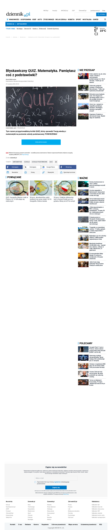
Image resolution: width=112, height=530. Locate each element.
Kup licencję (25, 154)
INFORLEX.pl (64, 10)
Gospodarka (31, 509)
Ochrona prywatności (59, 524)
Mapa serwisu (73, 524)
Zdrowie (30, 515)
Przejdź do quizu (41, 142)
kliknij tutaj (66, 494)
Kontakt (12, 524)
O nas (20, 524)
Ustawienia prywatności (88, 524)
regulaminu (57, 482)
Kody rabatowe (51, 507)
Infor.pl (8, 504)
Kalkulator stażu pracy (98, 509)
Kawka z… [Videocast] (39, 29)
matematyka (17, 162)
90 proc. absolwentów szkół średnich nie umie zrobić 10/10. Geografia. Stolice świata (41, 199)
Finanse (70, 507)
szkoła (26, 162)
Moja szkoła (50, 511)
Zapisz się (56, 487)
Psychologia (71, 515)
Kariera (36, 524)
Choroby (70, 513)
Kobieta (49, 504)
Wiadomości (31, 511)
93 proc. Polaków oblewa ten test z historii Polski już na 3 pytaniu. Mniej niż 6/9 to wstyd (64, 199)
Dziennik (8, 37)
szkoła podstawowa (39, 162)
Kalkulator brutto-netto (98, 515)
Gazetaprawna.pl (10, 507)
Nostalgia (19, 29)
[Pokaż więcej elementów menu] (105, 19)
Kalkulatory (95, 501)
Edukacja (10, 24)
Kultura (49, 519)
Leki (69, 509)
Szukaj (102, 14)
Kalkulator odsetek (97, 513)
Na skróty (9, 501)
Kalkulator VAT (96, 511)
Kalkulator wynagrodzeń (98, 517)
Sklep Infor (9, 517)
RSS (100, 524)
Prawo (70, 504)
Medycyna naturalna (73, 511)
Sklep (103, 10)
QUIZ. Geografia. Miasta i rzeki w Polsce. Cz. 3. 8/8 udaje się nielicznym (17, 199)
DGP (73, 10)
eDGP (7, 509)
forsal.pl (54, 10)
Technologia (31, 507)
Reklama (28, 524)
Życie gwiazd (50, 513)
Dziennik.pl (31, 501)
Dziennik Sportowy (53, 29)
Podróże (30, 517)
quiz (51, 162)
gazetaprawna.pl (95, 10)
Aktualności (22, 24)
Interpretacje (9, 515)
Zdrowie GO (27, 29)
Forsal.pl (8, 511)
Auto (29, 504)
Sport (29, 513)
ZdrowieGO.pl (82, 10)
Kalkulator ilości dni (97, 507)
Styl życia (70, 517)
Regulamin (45, 524)
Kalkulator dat (95, 504)
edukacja (15, 37)
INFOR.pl (45, 10)
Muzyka (49, 517)
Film (48, 515)
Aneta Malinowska (20, 80)
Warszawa (102, 28)
